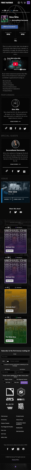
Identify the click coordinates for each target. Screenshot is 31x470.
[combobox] (8, 361)
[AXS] (10, 399)
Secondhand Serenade (15, 150)
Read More (14, 121)
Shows (6, 199)
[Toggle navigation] (28, 2)
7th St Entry (4, 419)
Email (14, 354)
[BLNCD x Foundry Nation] (10, 406)
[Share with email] (21, 212)
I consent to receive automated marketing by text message (16, 365)
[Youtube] (20, 128)
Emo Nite (15, 109)
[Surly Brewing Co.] (21, 392)
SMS (3, 361)
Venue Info (17, 199)
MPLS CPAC (4, 437)
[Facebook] (15, 128)
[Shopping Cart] (24, 2)
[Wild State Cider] (21, 406)
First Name (7, 369)
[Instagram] (11, 128)
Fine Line (16, 382)
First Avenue (4, 416)
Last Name (22, 369)
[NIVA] (21, 399)
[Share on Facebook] (10, 212)
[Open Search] (21, 2)
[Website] (6, 128)
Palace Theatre (8, 379)
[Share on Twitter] (15, 212)
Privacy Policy (15, 459)
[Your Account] (19, 2)
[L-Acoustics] (10, 392)
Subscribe (24, 382)
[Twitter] (25, 129)
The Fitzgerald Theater (21, 379)
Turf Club (8, 382)
